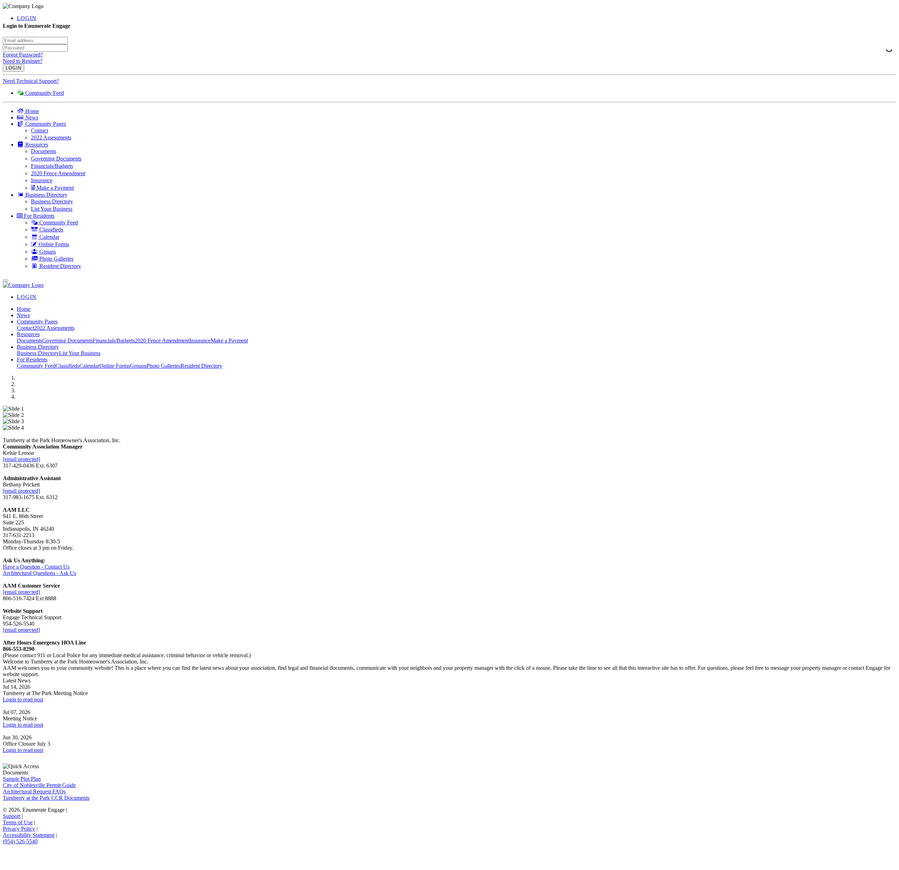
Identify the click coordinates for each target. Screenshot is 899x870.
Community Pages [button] (37, 322)
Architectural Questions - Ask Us (39, 573)
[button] (456, 124)
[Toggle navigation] (5, 281)
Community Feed (36, 366)
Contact (25, 328)
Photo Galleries (163, 366)
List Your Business (79, 353)
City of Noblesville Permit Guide (39, 785)
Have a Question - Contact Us (36, 567)
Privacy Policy (19, 829)
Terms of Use (18, 822)
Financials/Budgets (114, 341)
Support (11, 816)
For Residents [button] (32, 359)
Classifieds (67, 366)
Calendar (89, 366)
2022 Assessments (54, 328)
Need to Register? (22, 61)
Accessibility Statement (28, 835)
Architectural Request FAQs (34, 791)
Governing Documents (67, 341)
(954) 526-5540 (20, 841)
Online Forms (114, 366)
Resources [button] (28, 334)
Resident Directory (201, 366)
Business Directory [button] (38, 347)
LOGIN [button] (27, 18)
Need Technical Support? (31, 81)
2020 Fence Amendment (162, 341)
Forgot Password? (23, 55)
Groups (138, 366)
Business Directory (38, 353)
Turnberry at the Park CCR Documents (46, 798)
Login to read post (23, 699)
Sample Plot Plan (22, 779)
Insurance (200, 341)
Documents (29, 341)
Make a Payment (229, 341)
